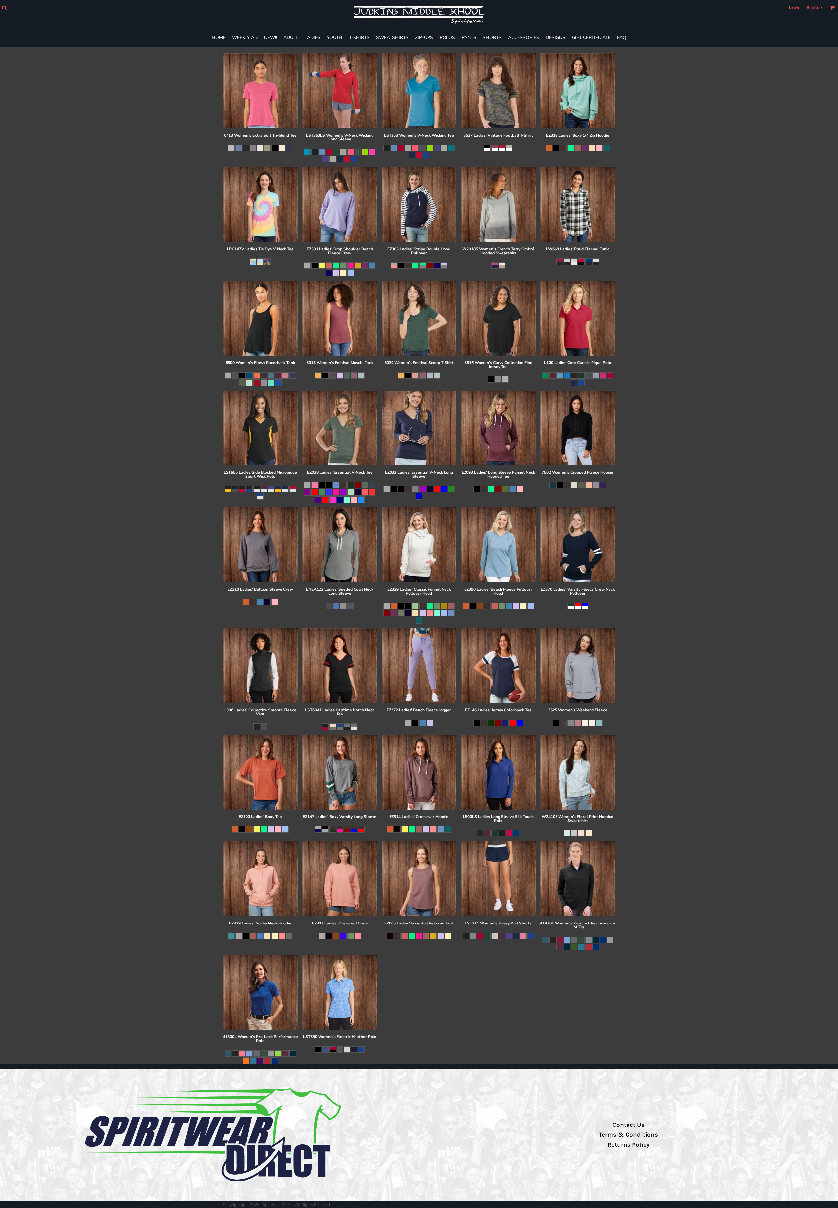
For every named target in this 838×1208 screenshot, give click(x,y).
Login (794, 7)
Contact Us (628, 1124)
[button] (4, 7)
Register (814, 7)
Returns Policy (628, 1144)
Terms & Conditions (628, 1134)
